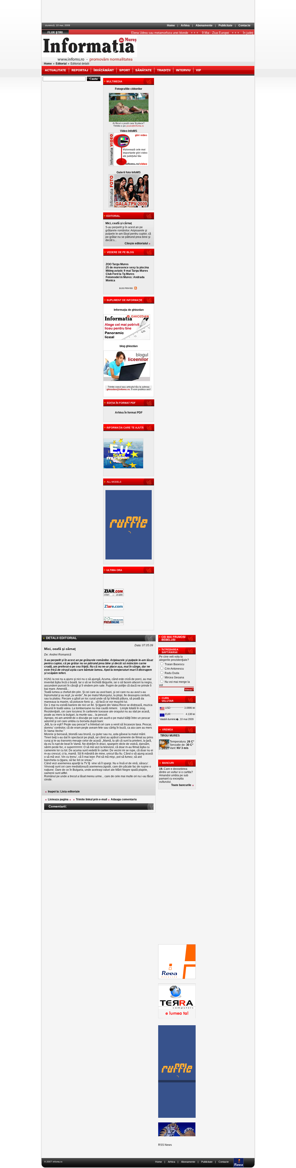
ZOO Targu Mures (117, 264)
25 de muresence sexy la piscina (127, 267)
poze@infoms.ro (135, 125)
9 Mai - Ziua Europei (204, 32)
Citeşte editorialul (136, 243)
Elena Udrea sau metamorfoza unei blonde (148, 32)
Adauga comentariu (124, 799)
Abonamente (204, 25)
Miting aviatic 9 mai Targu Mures (127, 270)
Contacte (244, 25)
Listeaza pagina (58, 799)
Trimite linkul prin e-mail (91, 799)
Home (171, 25)
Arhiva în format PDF (128, 412)
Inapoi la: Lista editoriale (64, 791)
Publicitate (225, 25)
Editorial (61, 63)
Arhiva (185, 25)
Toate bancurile (181, 785)
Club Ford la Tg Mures (120, 274)
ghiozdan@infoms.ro (118, 389)
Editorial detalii (80, 63)
